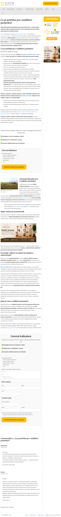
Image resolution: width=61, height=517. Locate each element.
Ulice (3, 385)
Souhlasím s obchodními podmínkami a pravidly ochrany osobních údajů (18, 414)
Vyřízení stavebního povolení (8, 156)
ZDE (23, 264)
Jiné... (4, 161)
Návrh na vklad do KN (6, 267)
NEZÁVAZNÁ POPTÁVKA (51, 3)
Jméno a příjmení (6, 401)
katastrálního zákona (6, 36)
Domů (3, 9)
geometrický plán (25, 198)
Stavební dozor (6, 160)
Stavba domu (19, 9)
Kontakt (26, 515)
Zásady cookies (40, 515)
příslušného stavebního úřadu (28, 54)
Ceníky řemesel (39, 9)
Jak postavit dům (10, 9)
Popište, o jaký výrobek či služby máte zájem (11, 369)
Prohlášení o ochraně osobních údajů (52, 515)
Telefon (23, 407)
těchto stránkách (17, 206)
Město (22, 385)
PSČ (3, 391)
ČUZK (29, 206)
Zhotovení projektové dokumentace (9, 155)
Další (53, 9)
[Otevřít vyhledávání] (2, 13)
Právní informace (32, 515)
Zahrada (46, 9)
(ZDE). (32, 414)
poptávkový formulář (25, 95)
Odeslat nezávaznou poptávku (14, 167)
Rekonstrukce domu (30, 9)
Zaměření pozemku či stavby (8, 158)
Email (3, 407)
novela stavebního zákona (21, 34)
